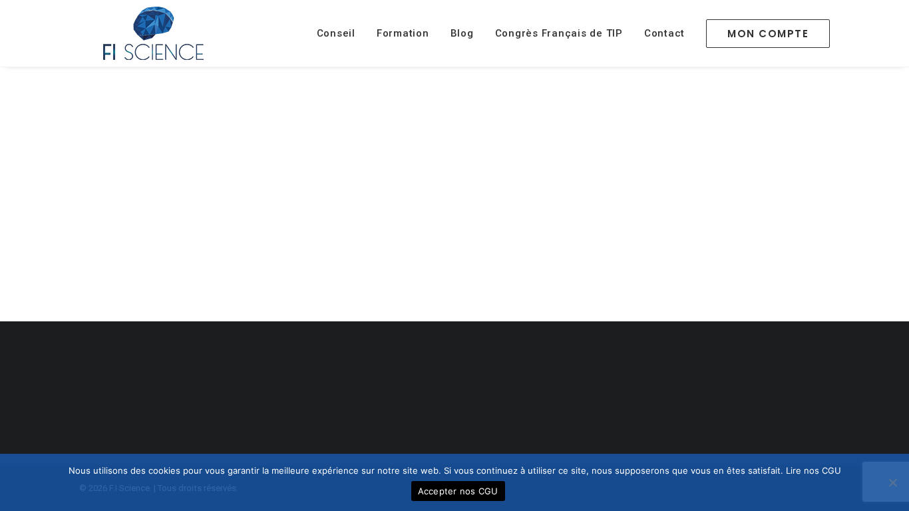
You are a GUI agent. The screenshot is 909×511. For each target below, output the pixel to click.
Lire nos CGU (813, 470)
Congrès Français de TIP (559, 33)
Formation (403, 33)
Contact (664, 33)
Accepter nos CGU (458, 491)
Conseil (336, 33)
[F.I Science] (153, 33)
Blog (462, 33)
